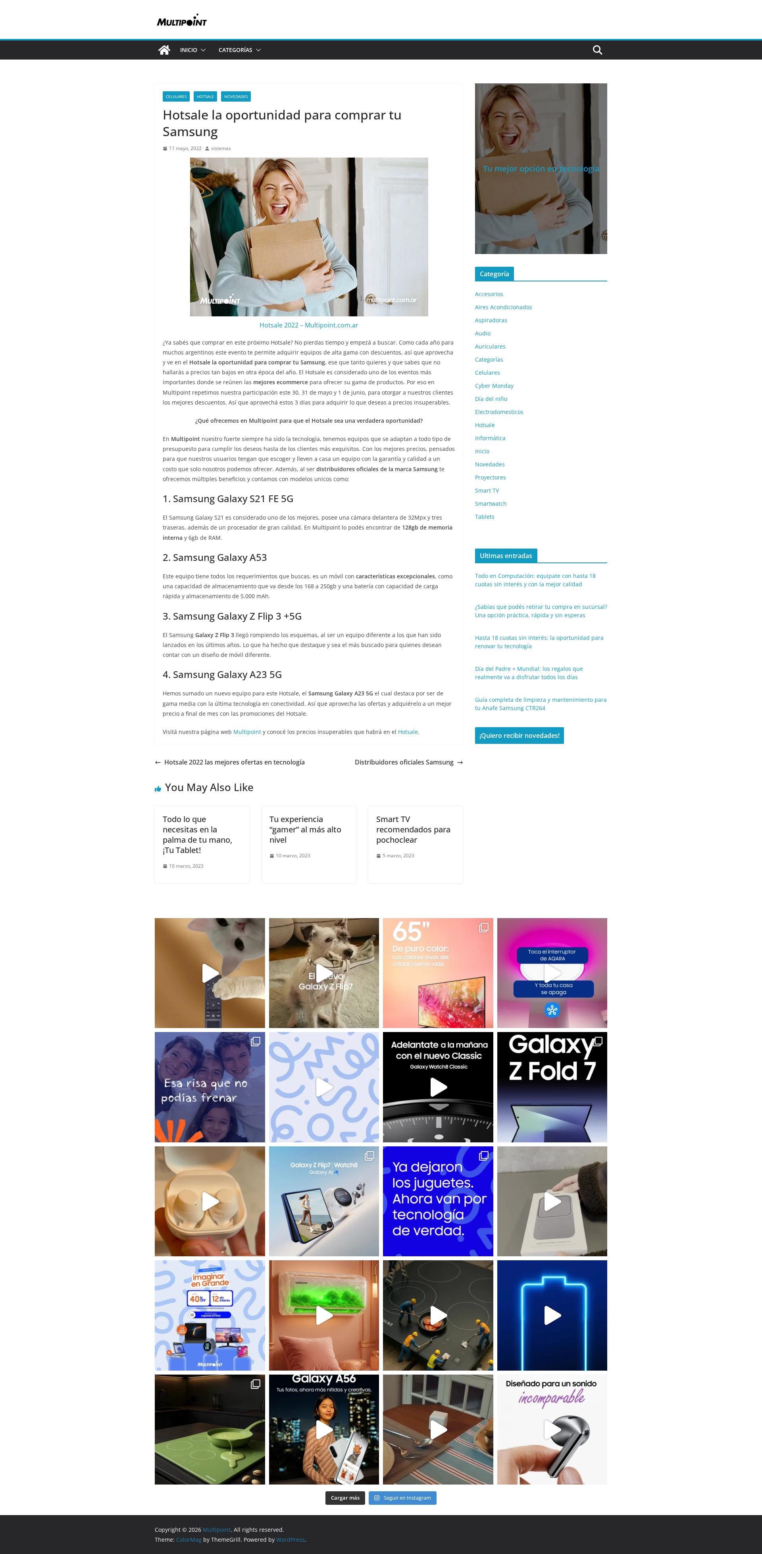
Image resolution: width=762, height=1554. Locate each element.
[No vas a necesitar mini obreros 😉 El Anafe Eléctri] (438, 1315)
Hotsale (205, 96)
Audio (483, 333)
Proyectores (490, 477)
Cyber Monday (494, 385)
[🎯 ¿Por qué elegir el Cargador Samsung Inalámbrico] (552, 1201)
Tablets (485, 516)
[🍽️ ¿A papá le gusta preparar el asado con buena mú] (552, 1430)
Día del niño (491, 398)
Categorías (235, 50)
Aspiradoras (491, 320)
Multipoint (247, 732)
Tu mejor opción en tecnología (541, 168)
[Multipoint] (164, 50)
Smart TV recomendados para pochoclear (413, 829)
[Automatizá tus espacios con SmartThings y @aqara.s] (438, 1430)
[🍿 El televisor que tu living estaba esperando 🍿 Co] (438, 973)
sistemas (221, 148)
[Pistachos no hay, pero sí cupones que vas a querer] (210, 1430)
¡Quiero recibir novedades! (519, 735)
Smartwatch (491, 503)
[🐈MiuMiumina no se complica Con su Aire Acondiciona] (324, 1315)
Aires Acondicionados (503, 307)
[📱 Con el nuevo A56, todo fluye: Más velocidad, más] (324, 1430)
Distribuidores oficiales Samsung (404, 762)
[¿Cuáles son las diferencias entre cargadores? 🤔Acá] (552, 1315)
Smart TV (487, 490)
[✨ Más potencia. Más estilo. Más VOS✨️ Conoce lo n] (324, 1201)
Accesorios (489, 294)
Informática (490, 438)
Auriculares (490, 346)
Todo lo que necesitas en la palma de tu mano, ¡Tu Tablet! (197, 834)
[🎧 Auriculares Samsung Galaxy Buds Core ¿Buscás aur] (210, 1201)
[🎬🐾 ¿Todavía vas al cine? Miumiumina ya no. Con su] (210, 973)
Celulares (176, 96)
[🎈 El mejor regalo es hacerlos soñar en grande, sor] (210, 1315)
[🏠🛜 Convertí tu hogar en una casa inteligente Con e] (552, 973)
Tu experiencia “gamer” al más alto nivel (305, 829)
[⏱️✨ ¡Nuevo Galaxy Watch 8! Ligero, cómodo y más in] (438, 1087)
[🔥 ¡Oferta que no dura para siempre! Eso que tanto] (324, 1087)
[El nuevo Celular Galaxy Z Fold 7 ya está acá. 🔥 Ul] (552, 1087)
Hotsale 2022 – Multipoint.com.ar (309, 325)
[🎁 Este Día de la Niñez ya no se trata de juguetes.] (438, 1201)
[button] (201, 50)
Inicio (188, 50)
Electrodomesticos (499, 412)
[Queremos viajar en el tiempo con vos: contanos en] (210, 1087)
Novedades (236, 96)
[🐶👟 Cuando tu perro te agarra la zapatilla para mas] (324, 973)
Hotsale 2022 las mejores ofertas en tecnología (234, 762)
